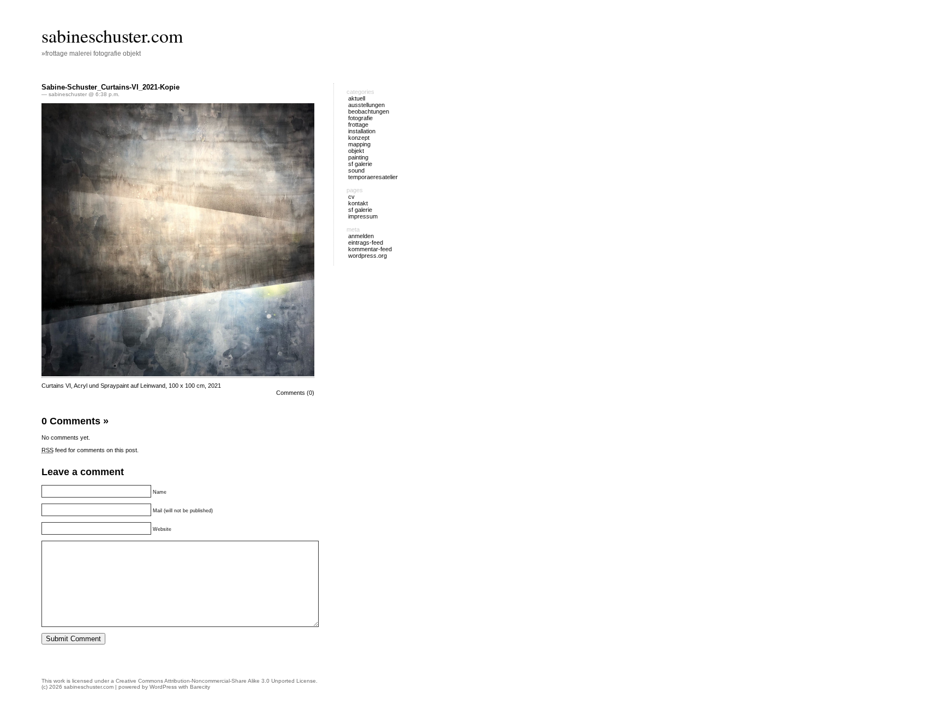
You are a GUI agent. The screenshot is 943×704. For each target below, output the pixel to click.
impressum (363, 216)
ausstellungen (366, 105)
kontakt (358, 203)
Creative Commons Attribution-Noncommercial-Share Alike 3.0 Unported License (216, 681)
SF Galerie (360, 209)
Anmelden (361, 236)
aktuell (356, 98)
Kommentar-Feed (370, 249)
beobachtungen (368, 111)
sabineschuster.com (112, 35)
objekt (356, 150)
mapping (359, 144)
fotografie (360, 118)
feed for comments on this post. (90, 450)
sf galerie (360, 164)
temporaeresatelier (373, 177)
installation (361, 131)
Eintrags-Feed (365, 242)
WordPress (163, 687)
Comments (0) (295, 392)
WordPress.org (367, 255)
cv (351, 196)
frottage (358, 124)
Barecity (200, 687)
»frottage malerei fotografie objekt (91, 53)
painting (358, 157)
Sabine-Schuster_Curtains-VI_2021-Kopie (110, 87)
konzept (358, 137)
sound (356, 170)
